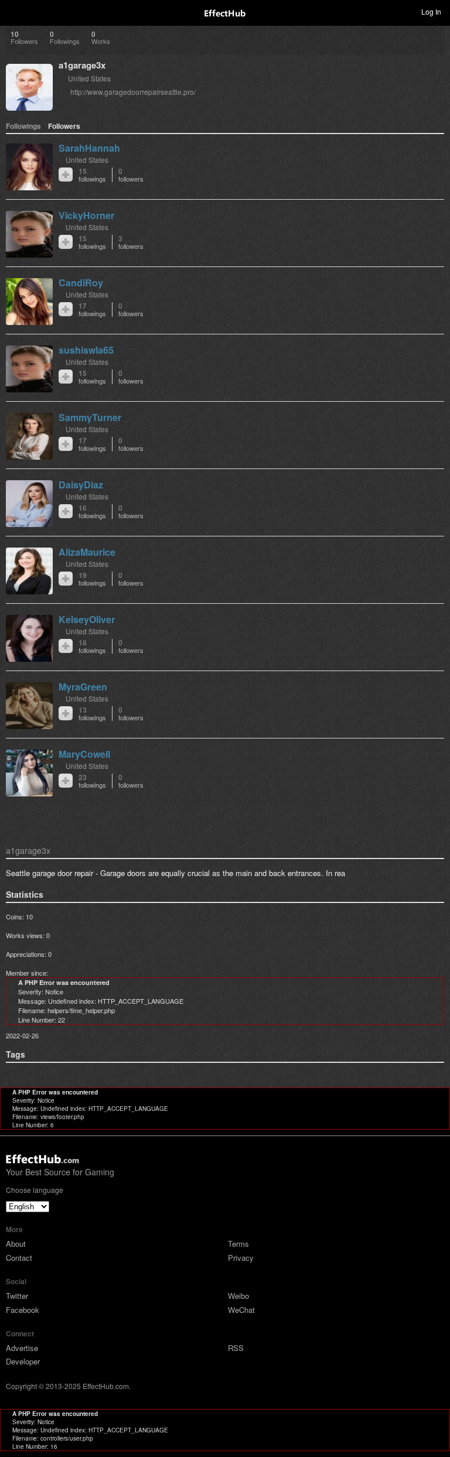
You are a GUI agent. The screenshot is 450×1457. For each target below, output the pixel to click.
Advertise (22, 1347)
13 (92, 713)
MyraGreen (83, 686)
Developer (23, 1361)
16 (92, 511)
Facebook (22, 1309)
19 (92, 579)
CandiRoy (81, 282)
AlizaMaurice (87, 552)
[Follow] (66, 174)
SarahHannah (89, 148)
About (16, 1243)
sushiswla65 (86, 350)
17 (92, 309)
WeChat (241, 1309)
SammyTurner (90, 417)
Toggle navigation (14, 11)
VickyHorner (86, 215)
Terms (238, 1243)
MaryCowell (84, 754)
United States (89, 78)
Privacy (241, 1257)
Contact (19, 1257)
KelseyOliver (87, 619)
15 (92, 174)
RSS (236, 1347)
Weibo (238, 1295)
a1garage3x (82, 65)
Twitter (17, 1295)
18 (92, 646)
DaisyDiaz (81, 484)
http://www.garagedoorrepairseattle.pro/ (133, 92)
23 (92, 781)
